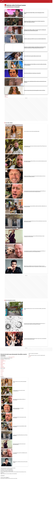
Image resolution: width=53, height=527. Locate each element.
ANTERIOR (6, 95)
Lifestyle (2, 361)
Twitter (45, 1)
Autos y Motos (3, 363)
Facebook (43, 1)
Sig (30, 356)
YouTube (49, 1)
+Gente (2, 365)
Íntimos (2, 362)
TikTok (47, 1)
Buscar (51, 1)
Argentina (2, 366)
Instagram (42, 1)
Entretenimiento (3, 360)
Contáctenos (3, 475)
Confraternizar (3, 367)
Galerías (2, 364)
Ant (29, 356)
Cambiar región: (3, 477)
